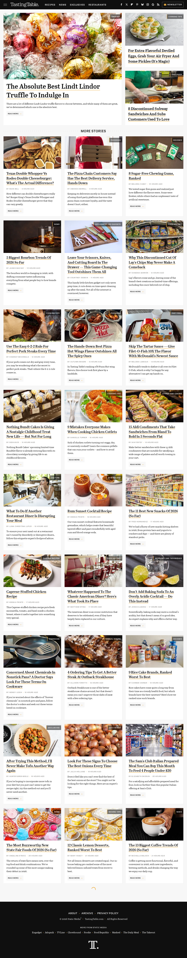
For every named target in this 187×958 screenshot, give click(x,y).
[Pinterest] (137, 5)
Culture (55, 477)
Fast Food (177, 74)
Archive (87, 913)
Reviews (177, 140)
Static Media (74, 919)
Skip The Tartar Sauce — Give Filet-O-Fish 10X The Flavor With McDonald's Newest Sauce (153, 351)
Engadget (37, 932)
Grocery (116, 16)
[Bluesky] (142, 5)
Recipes (50, 4)
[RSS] (158, 5)
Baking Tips (115, 812)
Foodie (87, 932)
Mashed (116, 932)
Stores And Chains (172, 393)
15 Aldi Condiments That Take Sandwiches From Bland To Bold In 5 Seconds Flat (152, 432)
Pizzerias (116, 140)
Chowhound (74, 932)
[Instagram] (147, 5)
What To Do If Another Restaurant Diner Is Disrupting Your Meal (30, 516)
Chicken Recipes (51, 558)
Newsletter (174, 4)
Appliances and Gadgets (108, 224)
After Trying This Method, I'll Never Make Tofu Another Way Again (30, 766)
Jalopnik (49, 932)
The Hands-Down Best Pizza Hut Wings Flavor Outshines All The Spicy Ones (92, 351)
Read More (13, 113)
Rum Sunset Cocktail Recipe (89, 511)
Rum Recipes (114, 477)
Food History (175, 224)
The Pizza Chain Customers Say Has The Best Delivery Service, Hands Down (92, 178)
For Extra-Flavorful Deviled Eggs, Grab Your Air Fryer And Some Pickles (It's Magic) (153, 55)
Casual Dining (113, 639)
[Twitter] (126, 5)
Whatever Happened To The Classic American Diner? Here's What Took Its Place (91, 596)
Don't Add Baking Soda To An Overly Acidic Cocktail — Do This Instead (151, 596)
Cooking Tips (175, 16)
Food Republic (101, 932)
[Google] (152, 5)
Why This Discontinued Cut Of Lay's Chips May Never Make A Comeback (152, 262)
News (62, 4)
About (72, 913)
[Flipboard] (131, 5)
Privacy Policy (108, 913)
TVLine (61, 932)
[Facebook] (121, 5)
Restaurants (97, 4)
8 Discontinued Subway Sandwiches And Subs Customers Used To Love (148, 114)
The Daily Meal (131, 932)
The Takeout (148, 932)
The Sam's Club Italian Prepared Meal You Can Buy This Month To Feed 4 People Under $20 (154, 766)
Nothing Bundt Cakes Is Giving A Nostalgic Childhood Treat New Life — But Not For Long (30, 432)
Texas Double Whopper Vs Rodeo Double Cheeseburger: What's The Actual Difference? (30, 178)
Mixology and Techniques (168, 558)
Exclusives (77, 4)
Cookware (54, 639)
